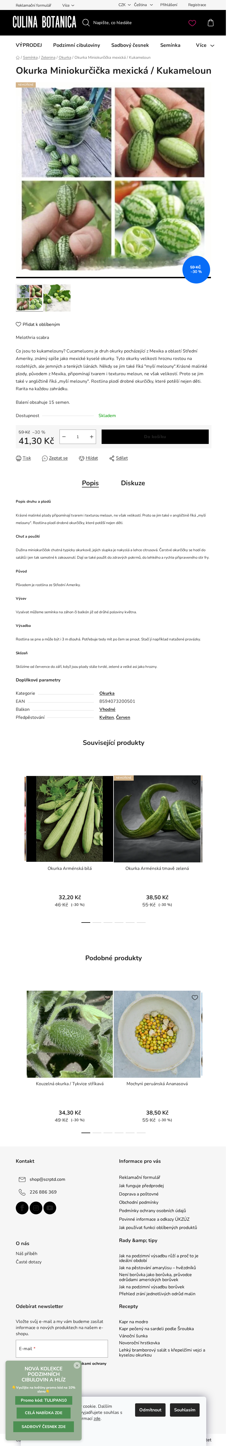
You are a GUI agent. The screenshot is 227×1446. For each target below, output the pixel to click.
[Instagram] (36, 1208)
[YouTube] (49, 1208)
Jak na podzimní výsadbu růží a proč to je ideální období (158, 1258)
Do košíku (155, 437)
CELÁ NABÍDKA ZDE (43, 1413)
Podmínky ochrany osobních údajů (152, 1211)
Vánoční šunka (133, 1336)
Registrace (197, 4)
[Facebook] (22, 1208)
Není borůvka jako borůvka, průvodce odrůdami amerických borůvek (155, 1277)
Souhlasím (184, 1410)
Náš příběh (26, 1254)
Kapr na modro (133, 1322)
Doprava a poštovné (139, 1194)
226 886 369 (43, 1192)
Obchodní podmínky (138, 1202)
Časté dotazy (29, 1262)
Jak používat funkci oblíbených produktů (158, 1228)
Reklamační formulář (33, 5)
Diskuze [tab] (133, 483)
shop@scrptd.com (47, 1179)
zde (97, 1419)
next (207, 847)
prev (20, 847)
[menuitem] (28, 45)
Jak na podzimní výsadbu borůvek (151, 1287)
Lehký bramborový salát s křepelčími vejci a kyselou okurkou (162, 1353)
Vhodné (107, 709)
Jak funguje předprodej (141, 1186)
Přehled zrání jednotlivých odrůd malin (157, 1294)
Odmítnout (150, 1410)
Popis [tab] (90, 483)
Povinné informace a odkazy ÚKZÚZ (154, 1219)
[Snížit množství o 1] (64, 437)
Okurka (107, 693)
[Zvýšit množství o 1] (91, 437)
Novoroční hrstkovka (139, 1343)
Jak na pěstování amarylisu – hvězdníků (157, 1268)
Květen (106, 717)
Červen (123, 717)
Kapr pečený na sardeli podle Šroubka (156, 1329)
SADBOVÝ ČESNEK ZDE (44, 1426)
